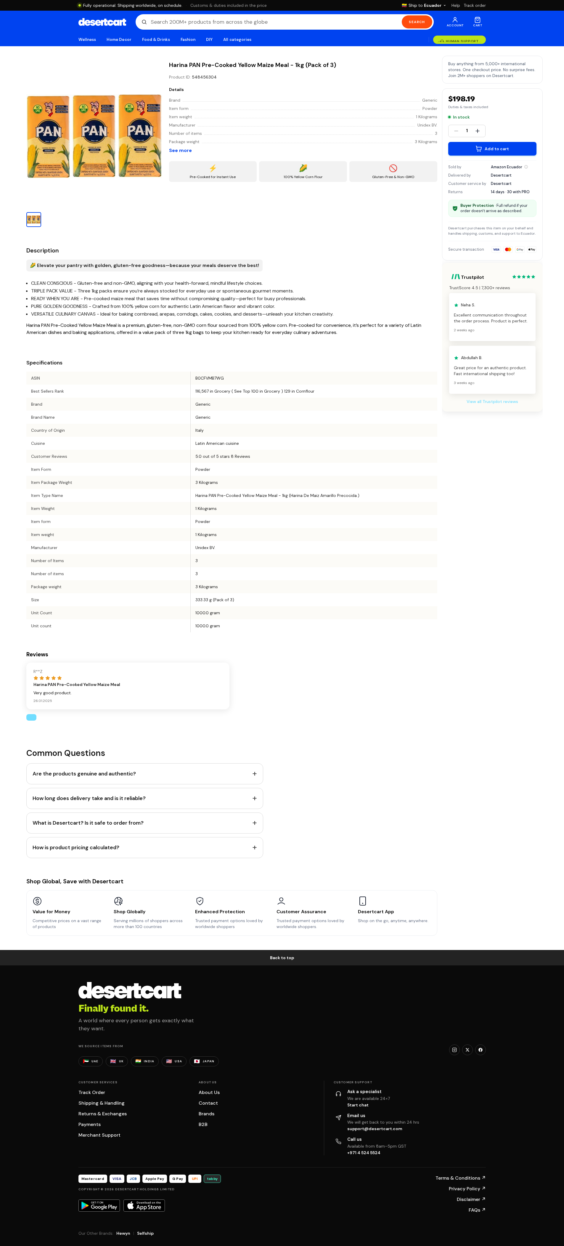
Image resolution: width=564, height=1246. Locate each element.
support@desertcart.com (374, 1128)
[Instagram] (454, 1050)
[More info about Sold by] (526, 166)
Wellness (87, 39)
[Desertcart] (102, 22)
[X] (467, 1050)
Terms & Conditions (461, 1178)
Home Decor (119, 39)
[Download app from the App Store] (144, 1205)
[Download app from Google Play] (99, 1205)
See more (180, 150)
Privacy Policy (467, 1189)
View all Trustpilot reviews (492, 401)
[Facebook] (480, 1050)
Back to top (282, 957)
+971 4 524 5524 (363, 1152)
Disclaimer (471, 1199)
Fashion (188, 39)
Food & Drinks (156, 39)
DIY (209, 39)
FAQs (477, 1210)
